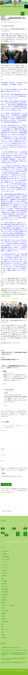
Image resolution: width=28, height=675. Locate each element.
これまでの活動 (5, 551)
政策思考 (3, 602)
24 (25, 532)
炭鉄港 (3, 616)
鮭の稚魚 (3, 637)
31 (25, 535)
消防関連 (3, 613)
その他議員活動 (5, 556)
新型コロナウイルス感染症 (7, 605)
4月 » (5, 536)
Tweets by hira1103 (6, 511)
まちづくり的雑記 (5, 559)
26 (6, 535)
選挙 (2, 624)
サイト (2, 460)
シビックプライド (5, 564)
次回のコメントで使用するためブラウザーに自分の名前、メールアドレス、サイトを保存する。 (14, 469)
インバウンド (4, 562)
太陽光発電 (4, 583)
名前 (3, 449)
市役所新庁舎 (4, 594)
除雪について (4, 629)
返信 (5, 383)
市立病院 (3, 597)
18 (2, 532)
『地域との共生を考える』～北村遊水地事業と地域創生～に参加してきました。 (14, 352)
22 (17, 532)
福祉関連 (3, 618)
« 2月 (2, 536)
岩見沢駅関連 (4, 591)
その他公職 (4, 554)
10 (25, 528)
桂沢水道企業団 (5, 610)
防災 (2, 626)
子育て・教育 (4, 586)
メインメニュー (26, 6)
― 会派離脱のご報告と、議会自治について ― (12, 647)
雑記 (2, 632)
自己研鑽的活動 (5, 621)
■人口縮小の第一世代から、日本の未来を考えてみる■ (14, 650)
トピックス (4, 567)
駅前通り (3, 635)
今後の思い (4, 575)
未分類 (3, 608)
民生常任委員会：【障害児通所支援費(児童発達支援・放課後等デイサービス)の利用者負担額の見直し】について (14, 654)
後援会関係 (3, 16)
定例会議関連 (4, 589)
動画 (2, 578)
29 (17, 535)
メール (3, 455)
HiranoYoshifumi (12, 22)
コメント (4, 430)
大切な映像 (4, 581)
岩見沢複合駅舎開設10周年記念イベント (10, 358)
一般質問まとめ (5, 570)
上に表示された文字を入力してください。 (12, 476)
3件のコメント (20, 22)
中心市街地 (4, 573)
